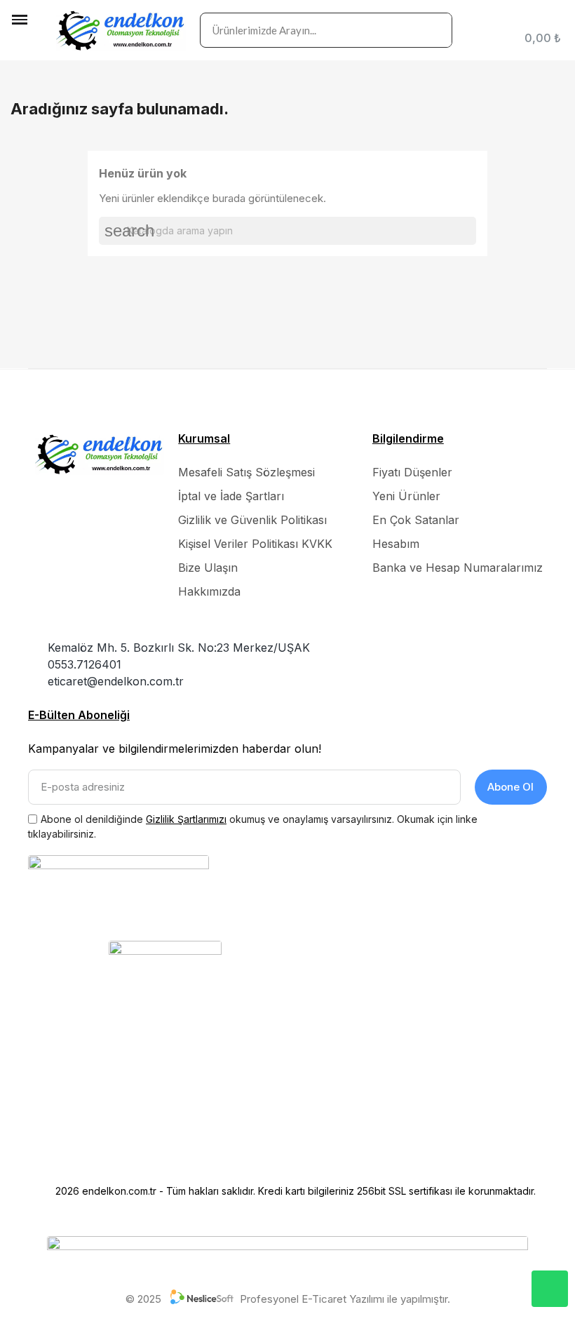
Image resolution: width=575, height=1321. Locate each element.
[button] (21, 42)
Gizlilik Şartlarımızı (186, 819)
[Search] (434, 30)
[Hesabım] (558, 19)
